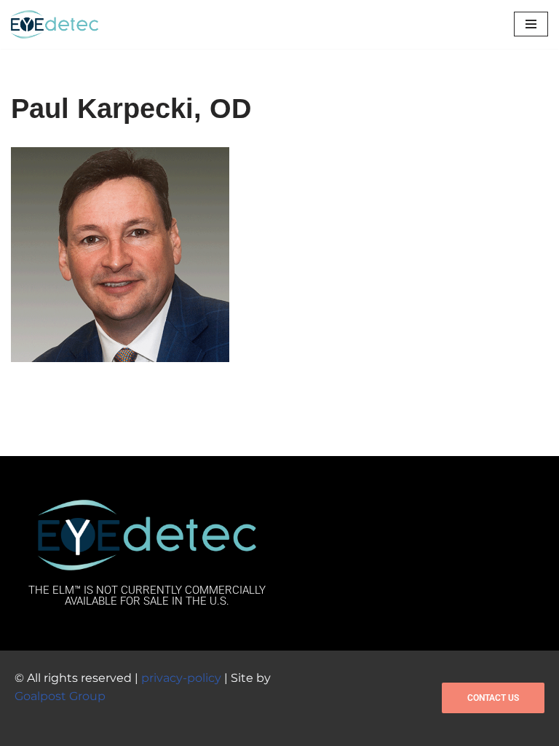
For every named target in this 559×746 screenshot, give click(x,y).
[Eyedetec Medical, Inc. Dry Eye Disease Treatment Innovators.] (54, 24)
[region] (189, 640)
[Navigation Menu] (531, 24)
